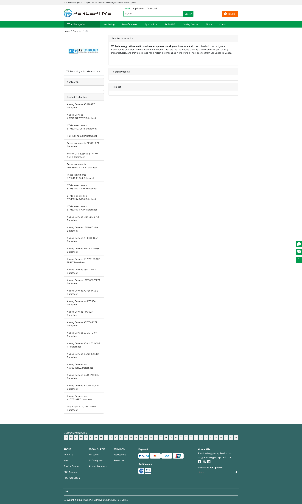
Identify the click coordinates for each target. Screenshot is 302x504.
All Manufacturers (97, 466)
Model (126, 8)
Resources (119, 460)
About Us (68, 454)
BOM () (232, 14)
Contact (223, 24)
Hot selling (94, 454)
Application (138, 8)
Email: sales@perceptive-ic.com (214, 453)
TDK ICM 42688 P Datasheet (82, 135)
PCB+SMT (170, 24)
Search (188, 13)
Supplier (77, 31)
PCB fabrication (72, 477)
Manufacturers (129, 24)
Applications (151, 24)
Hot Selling (109, 24)
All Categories (78, 24)
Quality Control (190, 24)
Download (152, 8)
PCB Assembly (71, 472)
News (67, 460)
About (209, 24)
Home (67, 31)
